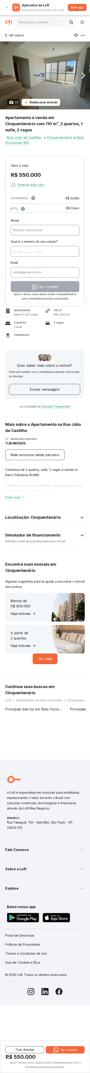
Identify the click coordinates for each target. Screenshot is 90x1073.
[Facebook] (58, 992)
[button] (45, 75)
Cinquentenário (59, 137)
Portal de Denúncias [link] (19, 935)
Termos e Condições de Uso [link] (26, 953)
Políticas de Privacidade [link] (22, 944)
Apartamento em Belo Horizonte (39, 700)
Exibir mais (12, 497)
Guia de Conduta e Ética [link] (22, 962)
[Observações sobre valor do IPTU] (22, 208)
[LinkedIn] (45, 992)
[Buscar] (71, 22)
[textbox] (46, 22)
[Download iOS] (56, 918)
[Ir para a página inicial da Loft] (10, 22)
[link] (34, 455)
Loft (8, 700)
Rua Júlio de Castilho (24, 137)
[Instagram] (31, 992)
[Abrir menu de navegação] (82, 22)
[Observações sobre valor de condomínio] (33, 198)
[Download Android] (23, 918)
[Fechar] (6, 7)
